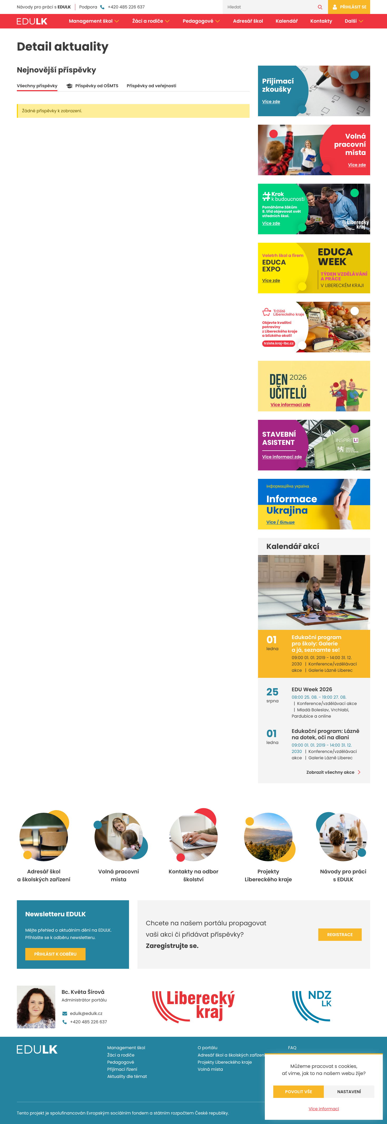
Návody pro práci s (44, 7)
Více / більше (280, 522)
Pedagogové (198, 21)
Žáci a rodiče (147, 21)
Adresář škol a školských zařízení (231, 1055)
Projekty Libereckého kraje (225, 1062)
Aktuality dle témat (127, 1076)
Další (351, 21)
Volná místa (210, 1069)
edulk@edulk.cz (86, 1013)
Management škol (91, 21)
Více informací (324, 1109)
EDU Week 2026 (312, 689)
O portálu (207, 1048)
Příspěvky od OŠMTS (96, 86)
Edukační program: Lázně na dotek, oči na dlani (325, 734)
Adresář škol (248, 21)
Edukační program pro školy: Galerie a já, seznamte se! (316, 644)
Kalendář (287, 21)
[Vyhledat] (320, 7)
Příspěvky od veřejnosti (151, 86)
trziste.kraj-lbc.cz (279, 343)
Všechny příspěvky (37, 86)
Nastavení (349, 1092)
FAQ (292, 1048)
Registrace (340, 935)
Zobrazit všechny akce (330, 772)
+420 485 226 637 (126, 7)
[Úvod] (32, 21)
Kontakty (321, 21)
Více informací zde (290, 405)
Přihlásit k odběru (55, 954)
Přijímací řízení (122, 1069)
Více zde (271, 102)
